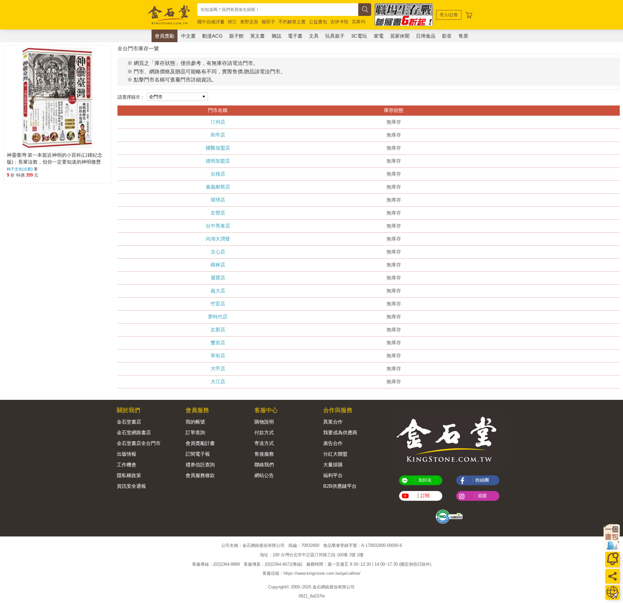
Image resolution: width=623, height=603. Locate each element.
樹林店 (218, 264)
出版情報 (126, 454)
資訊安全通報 (131, 486)
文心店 (218, 251)
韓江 (232, 21)
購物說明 (264, 422)
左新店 (218, 329)
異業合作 (333, 422)
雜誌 (276, 36)
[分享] (612, 576)
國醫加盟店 (218, 148)
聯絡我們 (264, 464)
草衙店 (218, 355)
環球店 (218, 200)
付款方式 (264, 432)
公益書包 (318, 21)
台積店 (218, 174)
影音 (447, 36)
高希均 (358, 21)
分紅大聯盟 (335, 454)
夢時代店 (217, 316)
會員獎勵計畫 (200, 443)
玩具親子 (335, 36)
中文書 (188, 36)
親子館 (236, 36)
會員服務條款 (200, 475)
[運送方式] (612, 592)
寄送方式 (264, 443)
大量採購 (333, 464)
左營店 (218, 212)
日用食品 (425, 36)
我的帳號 (195, 422)
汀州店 (218, 122)
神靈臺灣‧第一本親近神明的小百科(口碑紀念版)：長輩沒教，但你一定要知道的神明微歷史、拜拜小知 (54, 161)
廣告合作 (333, 443)
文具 (314, 36)
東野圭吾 (249, 21)
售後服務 (264, 454)
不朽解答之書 (292, 21)
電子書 (295, 36)
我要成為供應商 (340, 432)
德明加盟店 (218, 161)
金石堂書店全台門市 (139, 443)
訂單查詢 (195, 432)
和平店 (218, 135)
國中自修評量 (211, 21)
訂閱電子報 (198, 454)
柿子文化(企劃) (20, 169)
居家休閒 (399, 36)
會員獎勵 (164, 36)
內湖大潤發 (218, 238)
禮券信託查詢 (200, 464)
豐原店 (218, 342)
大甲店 (218, 368)
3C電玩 (359, 36)
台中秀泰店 (218, 225)
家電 (379, 36)
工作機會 (126, 464)
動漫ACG (212, 36)
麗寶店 (218, 277)
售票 (463, 36)
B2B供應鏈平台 (340, 486)
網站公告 (264, 475)
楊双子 (268, 21)
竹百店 (218, 303)
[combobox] (277, 9)
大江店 (218, 381)
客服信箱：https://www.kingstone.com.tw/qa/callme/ (311, 573)
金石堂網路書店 (134, 432)
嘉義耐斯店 (218, 187)
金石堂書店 (129, 422)
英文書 (257, 36)
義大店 (218, 290)
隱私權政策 (129, 475)
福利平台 (333, 475)
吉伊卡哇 (339, 21)
